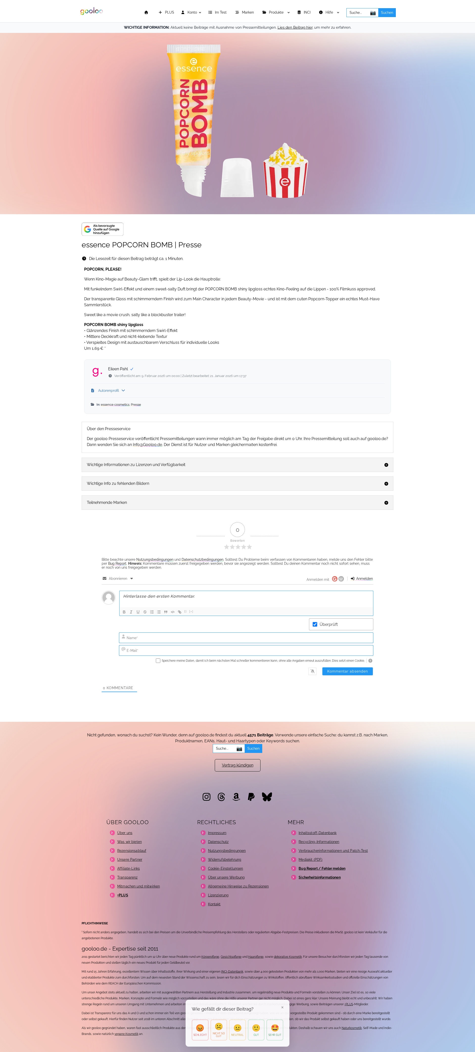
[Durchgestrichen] (145, 612)
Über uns (124, 833)
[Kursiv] (131, 612)
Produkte (276, 12)
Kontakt (214, 904)
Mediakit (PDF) (310, 860)
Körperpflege (210, 956)
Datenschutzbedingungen (202, 559)
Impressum (217, 833)
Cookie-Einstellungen (225, 868)
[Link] (179, 612)
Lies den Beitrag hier (295, 27)
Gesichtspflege (231, 956)
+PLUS (348, 1004)
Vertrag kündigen (237, 765)
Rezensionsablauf (131, 851)
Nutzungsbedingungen (154, 559)
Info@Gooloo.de (147, 444)
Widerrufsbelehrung (224, 860)
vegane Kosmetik (126, 1034)
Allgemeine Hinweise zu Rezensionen (238, 886)
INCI (307, 12)
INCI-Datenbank (232, 971)
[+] (191, 611)
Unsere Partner (129, 860)
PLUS (169, 12)
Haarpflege (255, 956)
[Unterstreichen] (138, 612)
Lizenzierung (218, 895)
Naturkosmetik (352, 1028)
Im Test (221, 12)
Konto (192, 12)
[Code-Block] (172, 612)
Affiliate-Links (128, 868)
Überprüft (329, 624)
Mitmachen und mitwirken (138, 886)
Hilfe (330, 12)
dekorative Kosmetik (288, 956)
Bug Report (117, 563)
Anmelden (364, 579)
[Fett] (124, 612)
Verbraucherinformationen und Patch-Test (333, 851)
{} (185, 611)
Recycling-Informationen (319, 842)
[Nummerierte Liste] (151, 612)
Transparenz (127, 877)
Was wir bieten (129, 842)
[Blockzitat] (165, 612)
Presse (136, 404)
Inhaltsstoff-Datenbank (317, 833)
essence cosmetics (115, 404)
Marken (248, 12)
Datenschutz (218, 842)
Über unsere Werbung (226, 877)
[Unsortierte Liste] (158, 612)
